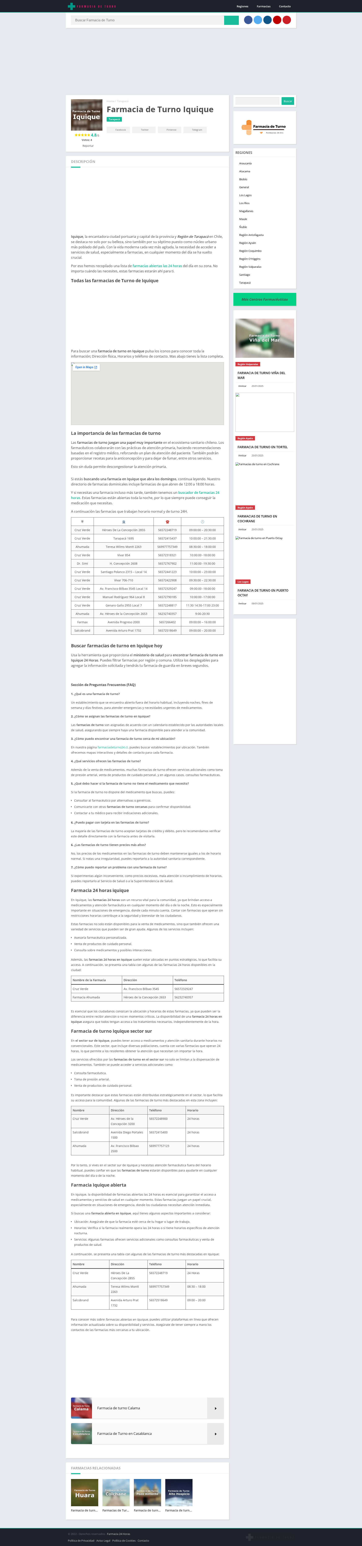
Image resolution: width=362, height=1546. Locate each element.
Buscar (288, 101)
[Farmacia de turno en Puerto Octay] (264, 555)
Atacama (244, 171)
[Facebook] (248, 20)
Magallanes (246, 211)
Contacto (285, 6)
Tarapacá (122, 101)
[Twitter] (258, 20)
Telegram (196, 129)
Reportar (88, 146)
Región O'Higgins (249, 259)
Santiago (244, 275)
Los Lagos (245, 195)
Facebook (120, 129)
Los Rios (244, 203)
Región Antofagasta (251, 235)
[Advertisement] (181, 61)
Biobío (243, 179)
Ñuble (243, 227)
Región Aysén (247, 243)
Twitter (144, 129)
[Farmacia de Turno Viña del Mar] (264, 338)
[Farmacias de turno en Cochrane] (264, 481)
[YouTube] (277, 20)
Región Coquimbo (250, 251)
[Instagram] (267, 20)
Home (110, 101)
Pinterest (171, 129)
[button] (231, 20)
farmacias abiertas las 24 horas (157, 266)
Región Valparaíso (250, 267)
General (244, 187)
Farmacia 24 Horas (118, 1534)
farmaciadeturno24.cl (113, 747)
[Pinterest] (287, 20)
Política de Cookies (124, 1540)
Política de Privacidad (81, 1540)
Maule (243, 219)
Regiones (242, 6)
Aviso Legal (103, 1540)
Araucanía (245, 163)
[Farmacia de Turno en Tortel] (264, 412)
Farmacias (263, 6)
